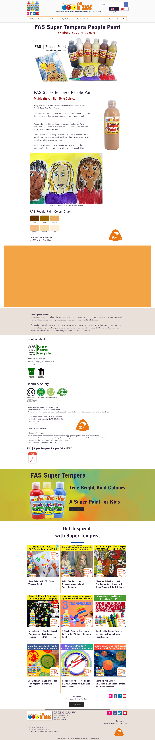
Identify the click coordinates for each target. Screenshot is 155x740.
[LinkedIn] (34, 13)
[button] (51, 19)
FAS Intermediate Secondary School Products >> (44, 731)
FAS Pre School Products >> (37, 727)
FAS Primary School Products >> (38, 729)
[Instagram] (28, 13)
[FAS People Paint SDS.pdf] (32, 458)
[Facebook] (31, 13)
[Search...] (126, 4)
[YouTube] (37, 13)
